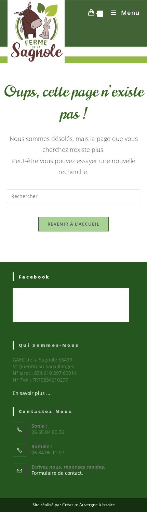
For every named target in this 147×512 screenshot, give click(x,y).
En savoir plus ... (31, 393)
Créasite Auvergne (80, 505)
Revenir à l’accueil (73, 224)
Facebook (35, 277)
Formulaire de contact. (57, 473)
